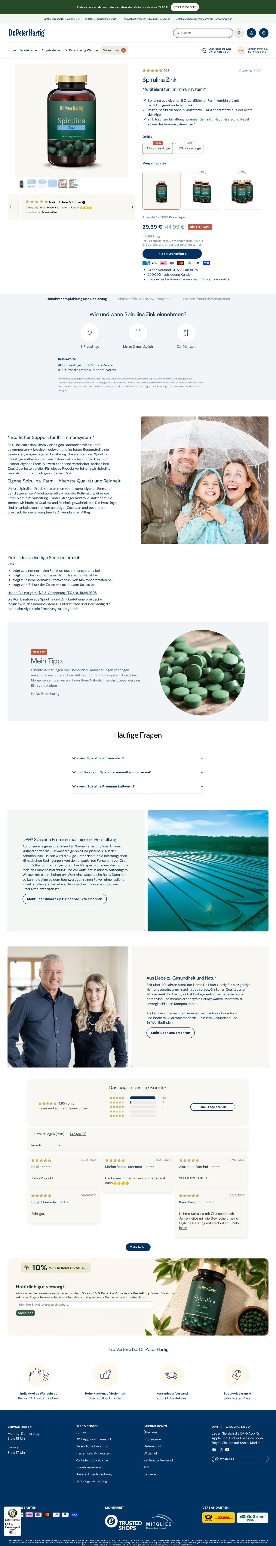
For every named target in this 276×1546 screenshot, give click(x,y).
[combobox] (197, 32)
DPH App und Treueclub (94, 1439)
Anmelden (25, 1313)
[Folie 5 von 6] (62, 183)
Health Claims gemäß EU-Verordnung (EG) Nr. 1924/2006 (52, 593)
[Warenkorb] (263, 33)
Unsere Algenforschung (94, 1474)
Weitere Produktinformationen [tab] (206, 299)
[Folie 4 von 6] (52, 183)
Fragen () (78, 1134)
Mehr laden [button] (138, 1247)
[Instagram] (220, 1449)
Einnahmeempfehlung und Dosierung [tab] (76, 299)
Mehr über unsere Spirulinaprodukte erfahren (64, 899)
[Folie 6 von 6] (73, 183)
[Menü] (19, 1509)
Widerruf (150, 1453)
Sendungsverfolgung (91, 1481)
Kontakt (82, 1432)
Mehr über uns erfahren (170, 1032)
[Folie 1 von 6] (21, 183)
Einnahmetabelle (88, 1467)
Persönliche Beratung (92, 1446)
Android (234, 1438)
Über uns (151, 1432)
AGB (147, 1467)
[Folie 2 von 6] (31, 183)
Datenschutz (153, 1446)
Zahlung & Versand (158, 1460)
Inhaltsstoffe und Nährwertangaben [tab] (145, 299)
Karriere (150, 1474)
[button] (239, 33)
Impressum (152, 1439)
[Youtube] (227, 1449)
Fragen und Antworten (93, 1453)
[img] (41, 1160)
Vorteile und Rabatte (92, 1460)
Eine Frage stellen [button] (213, 1107)
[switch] (12, 1531)
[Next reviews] (132, 206)
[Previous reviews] (10, 206)
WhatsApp (227, 1458)
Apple (216, 1438)
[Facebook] (214, 1449)
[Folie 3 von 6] (42, 183)
